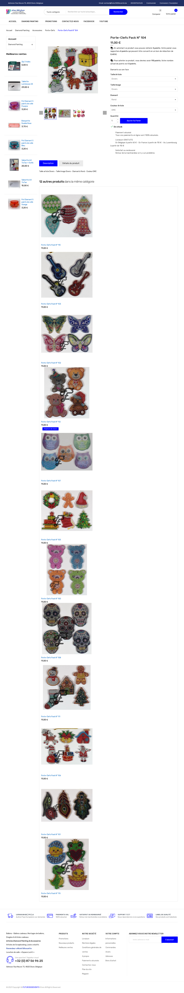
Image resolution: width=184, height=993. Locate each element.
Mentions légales (89, 943)
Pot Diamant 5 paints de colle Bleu (27, 143)
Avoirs (108, 952)
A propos (85, 956)
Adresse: (9, 967)
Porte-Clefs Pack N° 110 (51, 245)
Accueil (12, 39)
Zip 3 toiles (26, 62)
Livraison (85, 939)
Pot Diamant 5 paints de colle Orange (27, 202)
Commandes (111, 947)
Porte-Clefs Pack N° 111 (50, 717)
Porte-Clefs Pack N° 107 (51, 481)
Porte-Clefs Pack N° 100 (51, 599)
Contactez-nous (89, 965)
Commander (151, 3)
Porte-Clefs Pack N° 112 (51, 422)
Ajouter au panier (134, 121)
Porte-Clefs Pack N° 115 (51, 893)
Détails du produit (70, 163)
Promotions (63, 939)
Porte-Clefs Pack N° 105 (51, 540)
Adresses (109, 956)
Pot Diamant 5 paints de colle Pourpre (27, 103)
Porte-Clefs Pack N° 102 (51, 363)
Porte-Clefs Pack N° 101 (51, 834)
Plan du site (86, 969)
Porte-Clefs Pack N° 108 (51, 658)
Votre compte (112, 934)
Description (48, 163)
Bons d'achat (111, 961)
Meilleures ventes (66, 947)
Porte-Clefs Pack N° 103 (51, 304)
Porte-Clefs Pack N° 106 (51, 775)
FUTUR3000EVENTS (31, 987)
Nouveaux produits (66, 943)
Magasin (85, 974)
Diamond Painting (15, 44)
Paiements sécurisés (90, 961)
